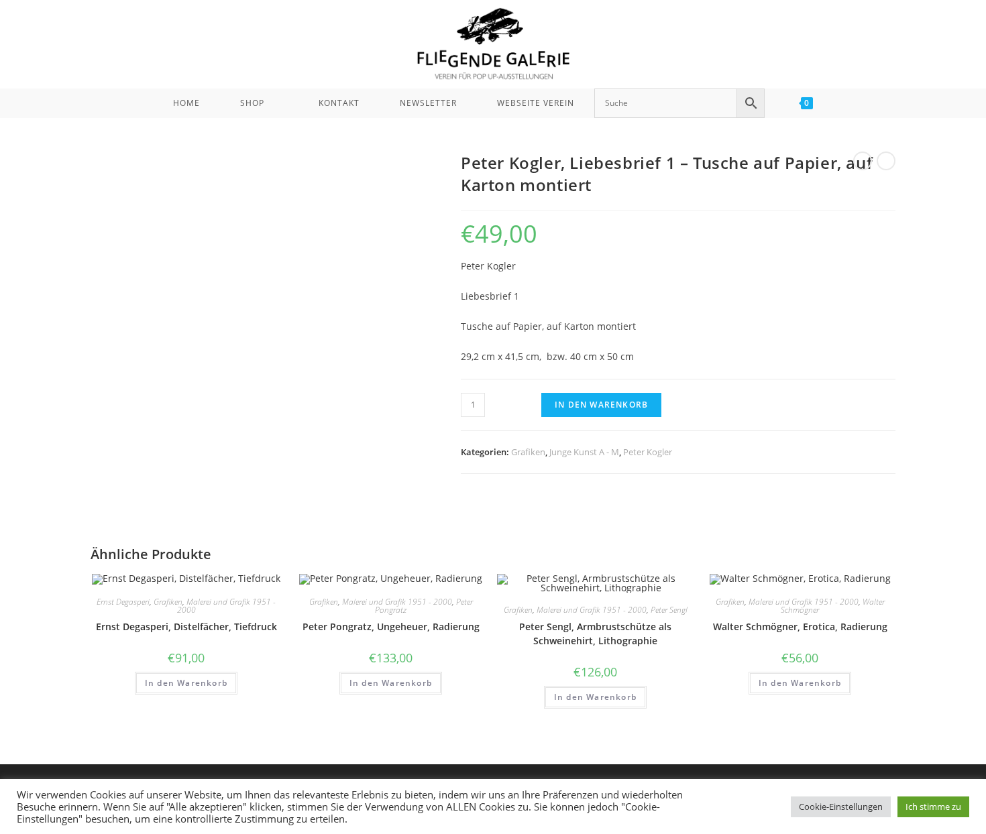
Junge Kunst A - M (584, 452)
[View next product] (886, 161)
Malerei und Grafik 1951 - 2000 (226, 605)
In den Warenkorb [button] (186, 683)
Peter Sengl (669, 609)
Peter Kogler (647, 452)
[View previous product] (862, 161)
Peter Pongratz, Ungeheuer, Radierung (391, 626)
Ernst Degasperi (123, 601)
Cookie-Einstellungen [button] (841, 806)
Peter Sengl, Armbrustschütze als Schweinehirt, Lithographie (595, 633)
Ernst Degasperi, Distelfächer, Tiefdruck (186, 626)
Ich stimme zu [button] (933, 806)
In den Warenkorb (601, 404)
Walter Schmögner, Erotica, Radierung (800, 626)
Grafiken (528, 452)
